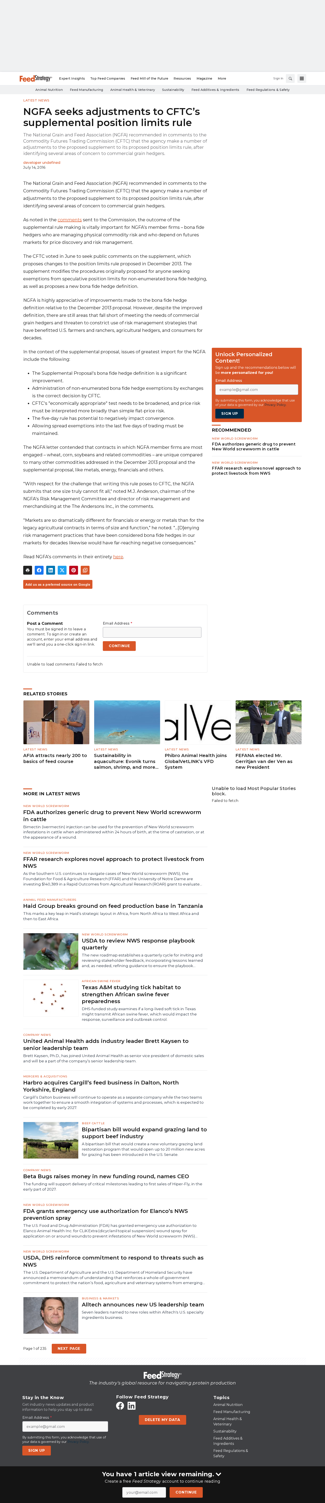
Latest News (36, 100)
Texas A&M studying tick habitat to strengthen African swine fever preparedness (131, 994)
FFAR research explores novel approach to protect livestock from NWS (256, 471)
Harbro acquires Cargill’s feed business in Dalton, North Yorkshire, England (101, 1086)
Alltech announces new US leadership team (143, 1304)
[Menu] (301, 78)
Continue (186, 1492)
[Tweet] (62, 570)
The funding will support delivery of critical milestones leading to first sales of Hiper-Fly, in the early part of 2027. (112, 1186)
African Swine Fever (101, 981)
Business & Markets (100, 1298)
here (118, 556)
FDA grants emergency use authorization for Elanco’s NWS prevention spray (105, 1214)
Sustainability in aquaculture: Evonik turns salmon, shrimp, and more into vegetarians (124, 761)
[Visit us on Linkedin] (132, 1406)
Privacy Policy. (275, 405)
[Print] (27, 570)
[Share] (39, 570)
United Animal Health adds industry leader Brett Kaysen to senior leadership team (106, 1044)
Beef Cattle (93, 1123)
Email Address (117, 623)
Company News (37, 1034)
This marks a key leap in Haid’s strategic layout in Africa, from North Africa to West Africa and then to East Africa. (111, 916)
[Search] (290, 78)
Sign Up (229, 414)
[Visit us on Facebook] (120, 1406)
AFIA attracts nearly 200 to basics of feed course (55, 758)
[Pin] (73, 570)
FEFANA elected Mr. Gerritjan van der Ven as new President (263, 761)
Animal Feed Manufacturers (49, 899)
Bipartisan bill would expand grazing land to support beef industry (144, 1133)
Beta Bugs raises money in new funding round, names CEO (106, 1176)
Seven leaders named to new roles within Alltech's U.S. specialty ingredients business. (143, 1315)
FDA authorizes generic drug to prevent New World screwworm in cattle (254, 446)
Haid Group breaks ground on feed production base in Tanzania (113, 906)
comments (70, 219)
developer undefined (41, 163)
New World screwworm (235, 438)
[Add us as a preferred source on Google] (85, 570)
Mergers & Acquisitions (45, 1076)
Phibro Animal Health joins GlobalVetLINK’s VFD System (196, 761)
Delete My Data (162, 1420)
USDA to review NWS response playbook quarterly (138, 944)
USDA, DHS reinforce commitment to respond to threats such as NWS (113, 1261)
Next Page (69, 1348)
